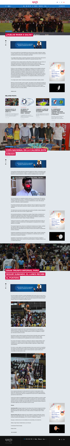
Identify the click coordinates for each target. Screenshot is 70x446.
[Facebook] (57, 2)
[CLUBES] (21, 6)
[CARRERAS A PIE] (32, 6)
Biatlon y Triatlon (9, 146)
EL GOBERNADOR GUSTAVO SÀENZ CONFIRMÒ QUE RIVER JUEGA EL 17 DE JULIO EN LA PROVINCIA (58, 112)
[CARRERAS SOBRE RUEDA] (30, 6)
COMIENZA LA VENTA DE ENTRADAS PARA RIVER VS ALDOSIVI (42, 110)
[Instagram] (62, 2)
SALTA (40, 439)
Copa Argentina (9, 31)
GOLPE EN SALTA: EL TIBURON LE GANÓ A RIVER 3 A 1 (10, 110)
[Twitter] (59, 2)
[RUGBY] (28, 6)
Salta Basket (14, 432)
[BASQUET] (24, 6)
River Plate (13, 91)
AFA (36, 439)
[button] (5, 6)
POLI (44, 439)
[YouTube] (64, 2)
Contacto (62, 6)
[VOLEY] (26, 6)
